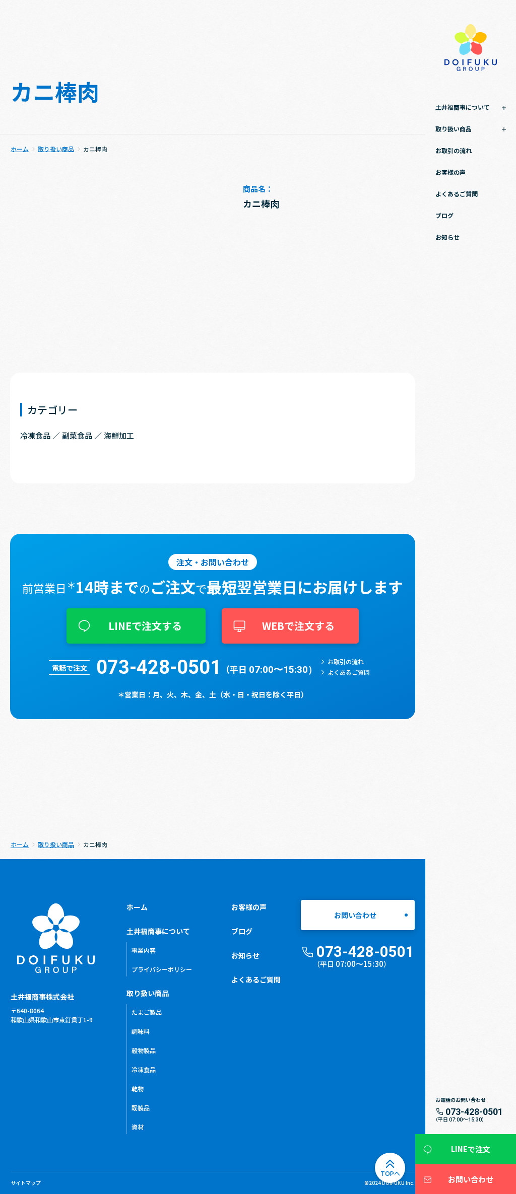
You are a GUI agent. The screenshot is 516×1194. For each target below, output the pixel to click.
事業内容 (144, 950)
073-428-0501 (474, 1111)
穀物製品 (144, 1050)
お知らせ (447, 237)
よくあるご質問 (456, 193)
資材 (138, 1126)
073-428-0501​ (158, 667)
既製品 (141, 1107)
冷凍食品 (144, 1069)
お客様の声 (450, 172)
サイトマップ (26, 1182)
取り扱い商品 (147, 993)
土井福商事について (158, 931)
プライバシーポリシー (162, 969)
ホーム (137, 907)
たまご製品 (147, 1012)
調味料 (141, 1031)
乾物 (138, 1088)
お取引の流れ (453, 150)
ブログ (444, 215)
